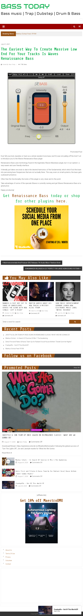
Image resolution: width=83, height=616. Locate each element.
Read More (6, 453)
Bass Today (20, 313)
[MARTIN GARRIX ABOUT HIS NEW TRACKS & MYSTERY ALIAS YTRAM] (41, 291)
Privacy (8, 557)
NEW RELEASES (36, 430)
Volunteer (9, 560)
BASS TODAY (25, 6)
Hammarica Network (23, 430)
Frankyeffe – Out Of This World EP (17, 345)
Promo (46, 430)
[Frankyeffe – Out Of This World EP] (8, 485)
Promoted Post (55, 430)
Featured (12, 430)
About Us (9, 550)
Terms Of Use (10, 553)
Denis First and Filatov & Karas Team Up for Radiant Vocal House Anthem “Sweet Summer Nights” (39, 342)
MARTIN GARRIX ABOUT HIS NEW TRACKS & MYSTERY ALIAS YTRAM (40, 305)
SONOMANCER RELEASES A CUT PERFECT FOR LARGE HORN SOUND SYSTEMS (52, 268)
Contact (8, 564)
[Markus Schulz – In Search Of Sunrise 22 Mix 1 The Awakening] (8, 461)
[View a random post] (80, 26)
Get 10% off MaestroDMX (41, 500)
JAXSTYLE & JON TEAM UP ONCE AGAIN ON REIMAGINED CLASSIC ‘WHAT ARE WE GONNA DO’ (38, 335)
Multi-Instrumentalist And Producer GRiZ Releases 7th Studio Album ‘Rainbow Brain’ (32, 263)
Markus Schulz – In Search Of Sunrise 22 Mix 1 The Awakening (27, 338)
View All (77, 367)
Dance (5, 430)
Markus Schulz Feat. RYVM (26, 34)
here (60, 201)
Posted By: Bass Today (8, 64)
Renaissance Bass (30, 195)
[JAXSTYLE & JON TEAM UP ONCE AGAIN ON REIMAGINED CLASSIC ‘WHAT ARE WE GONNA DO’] (41, 402)
